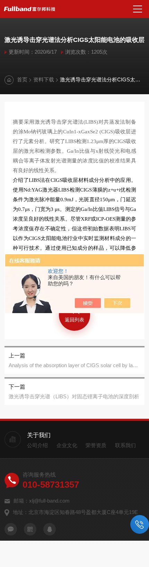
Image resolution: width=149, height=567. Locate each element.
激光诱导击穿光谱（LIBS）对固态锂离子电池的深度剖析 (74, 396)
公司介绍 (37, 445)
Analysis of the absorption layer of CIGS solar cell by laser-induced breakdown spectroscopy (74, 365)
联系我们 (125, 445)
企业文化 (66, 445)
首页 (22, 79)
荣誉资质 (96, 445)
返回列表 (74, 319)
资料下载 (43, 79)
